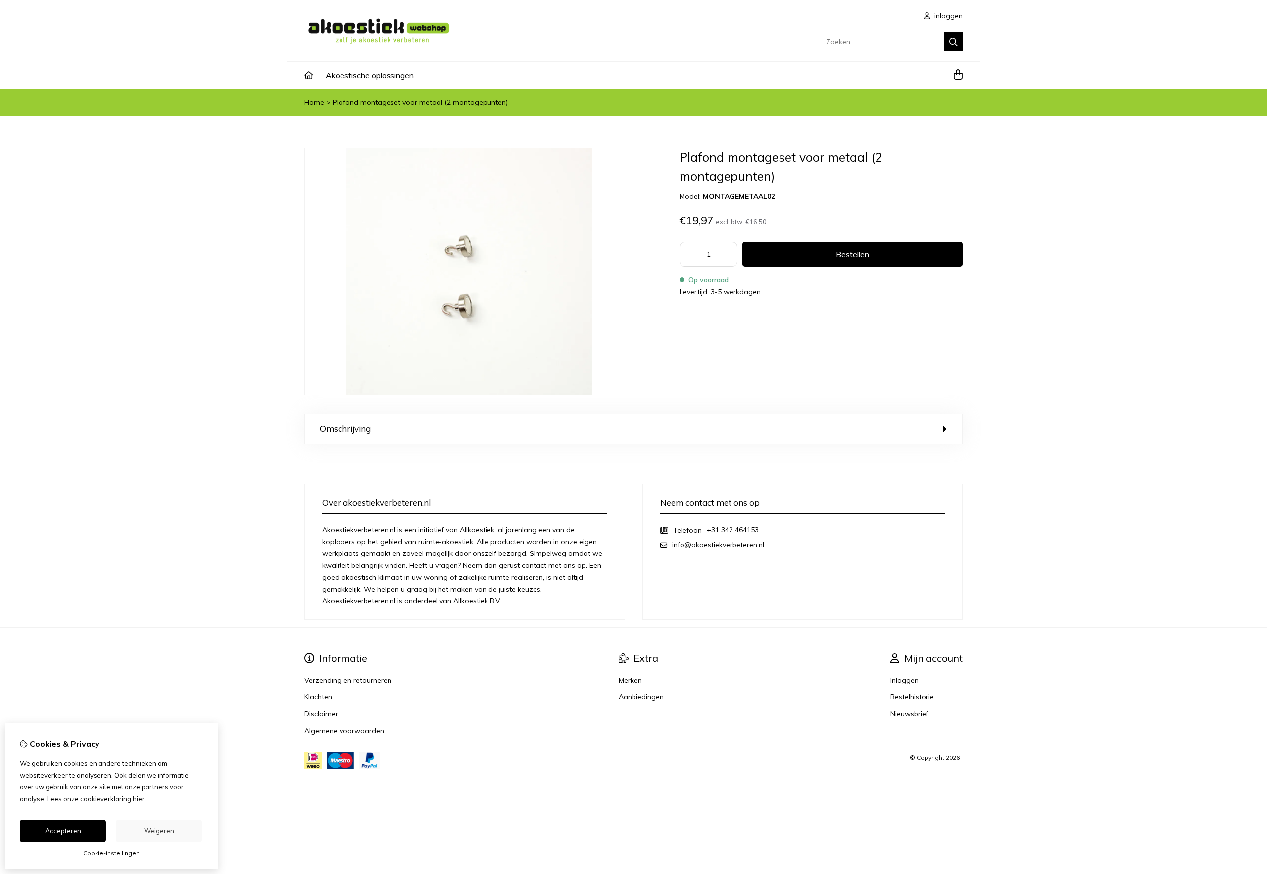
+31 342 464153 (733, 529)
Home (314, 102)
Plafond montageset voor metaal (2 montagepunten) (420, 102)
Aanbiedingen (641, 696)
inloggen (947, 15)
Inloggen (904, 680)
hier (139, 799)
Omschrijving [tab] (345, 428)
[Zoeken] (953, 41)
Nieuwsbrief (909, 713)
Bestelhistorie (912, 696)
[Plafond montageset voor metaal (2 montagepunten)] (469, 392)
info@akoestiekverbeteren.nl (718, 544)
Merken (630, 680)
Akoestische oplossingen (370, 75)
